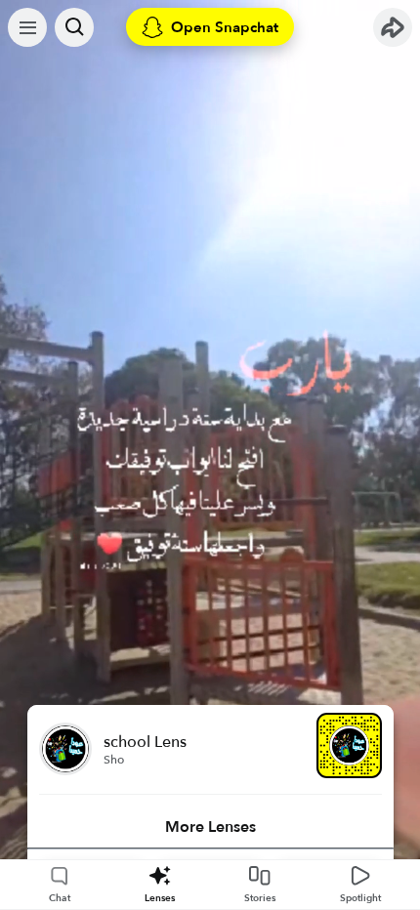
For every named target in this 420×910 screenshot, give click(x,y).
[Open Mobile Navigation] (27, 27)
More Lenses (210, 827)
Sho (114, 759)
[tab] (210, 827)
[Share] (392, 27)
